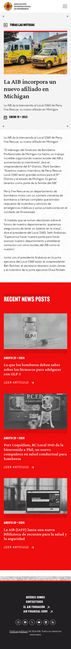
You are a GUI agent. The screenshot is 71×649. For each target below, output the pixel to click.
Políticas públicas (18, 631)
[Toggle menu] (65, 6)
